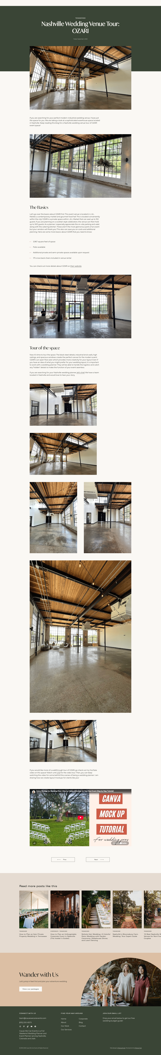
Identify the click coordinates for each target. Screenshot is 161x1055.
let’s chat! (80, 373)
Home (63, 1019)
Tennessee (80, 18)
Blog (111, 3)
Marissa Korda (121, 1048)
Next (96, 859)
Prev (64, 859)
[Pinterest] (141, 3)
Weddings (85, 3)
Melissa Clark (138, 1048)
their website (76, 266)
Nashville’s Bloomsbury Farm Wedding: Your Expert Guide (125, 935)
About (73, 3)
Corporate (100, 3)
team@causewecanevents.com (32, 1018)
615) (21, 1023)
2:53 (58, 773)
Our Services (66, 1030)
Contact (123, 3)
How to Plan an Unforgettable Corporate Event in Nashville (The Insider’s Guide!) (63, 936)
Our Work (65, 1026)
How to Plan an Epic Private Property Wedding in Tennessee (33, 935)
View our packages (30, 989)
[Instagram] (136, 3)
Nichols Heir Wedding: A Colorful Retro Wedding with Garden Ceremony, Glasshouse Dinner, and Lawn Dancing (96, 937)
